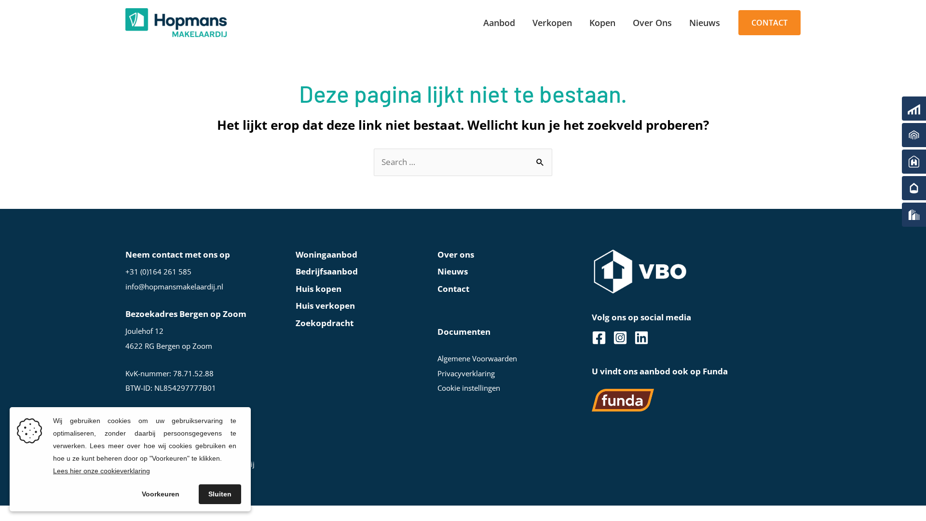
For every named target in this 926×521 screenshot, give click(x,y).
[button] (769, 23)
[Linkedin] (641, 337)
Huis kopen (318, 288)
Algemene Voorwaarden (477, 358)
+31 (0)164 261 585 (158, 271)
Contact (453, 288)
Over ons (455, 254)
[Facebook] (599, 337)
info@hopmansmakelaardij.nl (174, 286)
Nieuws (452, 271)
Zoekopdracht (325, 323)
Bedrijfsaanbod (327, 271)
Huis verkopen (325, 305)
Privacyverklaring (466, 373)
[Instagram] (620, 337)
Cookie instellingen (468, 388)
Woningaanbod (326, 254)
